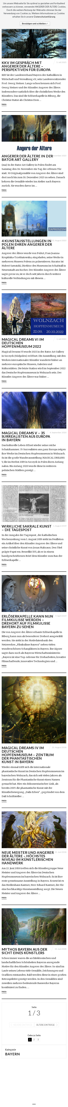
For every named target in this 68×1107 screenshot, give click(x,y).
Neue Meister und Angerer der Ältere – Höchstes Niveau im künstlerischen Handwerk (28, 857)
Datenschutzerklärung (44, 16)
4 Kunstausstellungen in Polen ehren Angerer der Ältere (27, 244)
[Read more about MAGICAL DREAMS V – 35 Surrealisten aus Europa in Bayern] (34, 410)
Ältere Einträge (45, 1024)
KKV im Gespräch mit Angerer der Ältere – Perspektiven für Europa (26, 66)
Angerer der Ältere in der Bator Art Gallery (27, 158)
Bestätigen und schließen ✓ (35, 24)
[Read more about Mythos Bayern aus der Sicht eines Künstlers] (34, 926)
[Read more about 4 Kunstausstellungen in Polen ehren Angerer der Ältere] (34, 219)
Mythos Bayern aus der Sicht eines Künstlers (24, 951)
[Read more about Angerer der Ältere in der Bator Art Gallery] (34, 133)
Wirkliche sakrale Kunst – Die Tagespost (27, 528)
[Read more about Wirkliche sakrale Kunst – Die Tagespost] (34, 503)
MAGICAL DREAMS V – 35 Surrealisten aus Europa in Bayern (26, 436)
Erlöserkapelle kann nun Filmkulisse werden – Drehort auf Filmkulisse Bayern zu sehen (27, 621)
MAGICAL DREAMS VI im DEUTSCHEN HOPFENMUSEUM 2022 (23, 342)
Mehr (4, 104)
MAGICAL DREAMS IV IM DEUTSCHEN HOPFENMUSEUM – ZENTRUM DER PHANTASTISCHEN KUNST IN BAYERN (28, 755)
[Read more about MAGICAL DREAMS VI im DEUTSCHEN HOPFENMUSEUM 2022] (34, 314)
